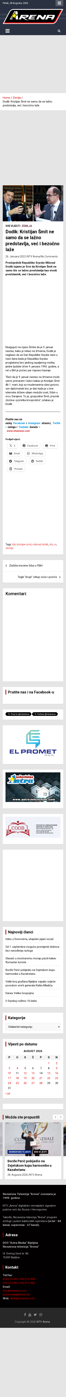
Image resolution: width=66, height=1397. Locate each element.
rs (55, 544)
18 (17, 1078)
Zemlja (27, 225)
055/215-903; (11, 1279)
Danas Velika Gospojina (20, 993)
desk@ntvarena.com (22, 1298)
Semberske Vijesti (20, 1152)
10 (9, 1073)
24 (9, 1083)
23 (56, 1078)
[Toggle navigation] (7, 31)
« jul (8, 1093)
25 (17, 1083)
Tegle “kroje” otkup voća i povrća (37, 577)
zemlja (9, 548)
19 (25, 1078)
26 (25, 1083)
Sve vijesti (13, 225)
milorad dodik (40, 544)
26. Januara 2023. (16, 256)
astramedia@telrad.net (16, 1294)
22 (48, 1078)
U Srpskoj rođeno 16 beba (21, 1001)
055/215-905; (11, 1283)
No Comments (49, 256)
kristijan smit (24, 544)
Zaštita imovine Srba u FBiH (26, 565)
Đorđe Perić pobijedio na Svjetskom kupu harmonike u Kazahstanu (30, 1165)
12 (25, 1073)
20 (33, 1078)
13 (33, 1073)
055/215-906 (27, 1283)
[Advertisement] (33, 64)
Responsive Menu (59, 3)
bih (14, 544)
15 (48, 1073)
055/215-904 (27, 1279)
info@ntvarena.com (15, 1290)
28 (40, 1083)
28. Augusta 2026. (18, 1174)
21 (40, 1078)
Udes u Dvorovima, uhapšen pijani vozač (30, 939)
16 (56, 1073)
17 (9, 1078)
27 (33, 1083)
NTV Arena (33, 256)
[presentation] (55, 1117)
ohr (51, 544)
